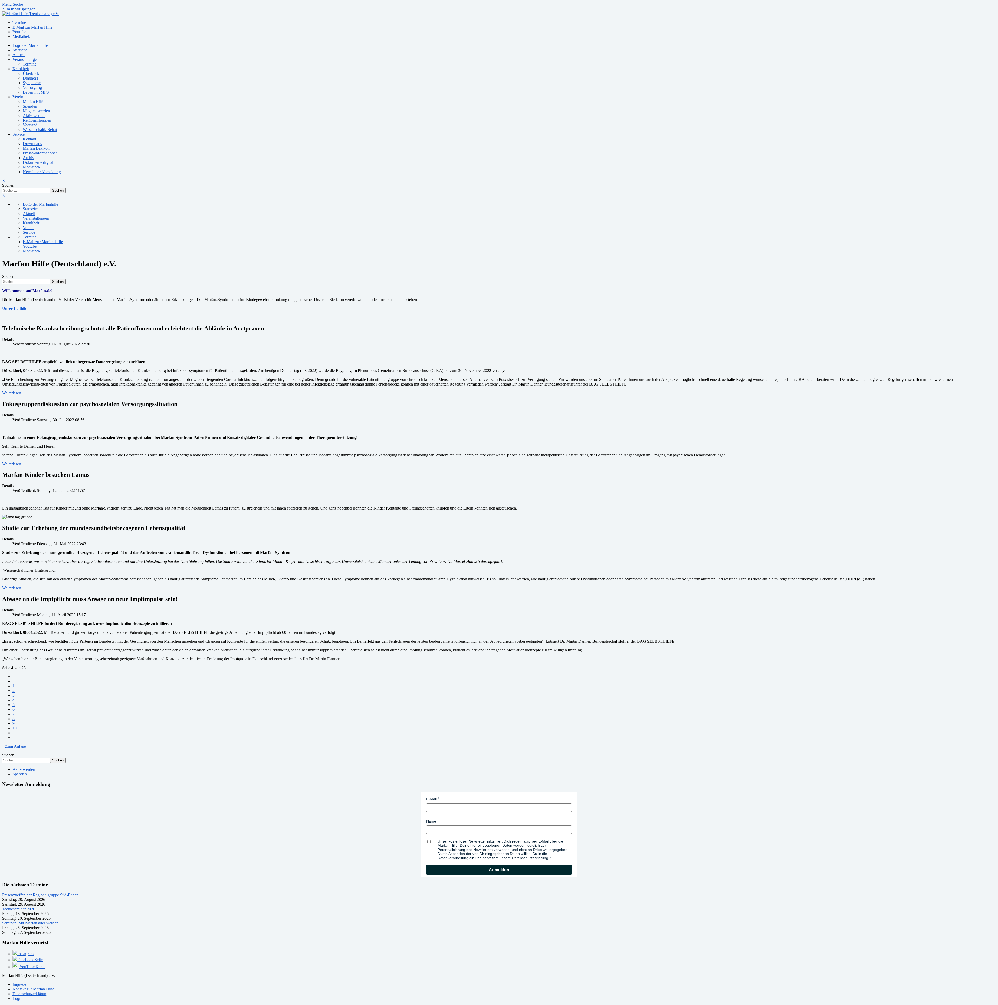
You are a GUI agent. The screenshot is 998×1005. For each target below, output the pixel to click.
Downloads (32, 143)
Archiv (28, 157)
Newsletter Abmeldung (42, 171)
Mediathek (31, 167)
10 (14, 728)
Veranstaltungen (25, 59)
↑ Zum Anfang (14, 746)
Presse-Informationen (40, 153)
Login (17, 998)
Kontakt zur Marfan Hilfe (33, 989)
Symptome (32, 83)
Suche (18, 4)
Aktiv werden (34, 115)
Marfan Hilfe (33, 101)
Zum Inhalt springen (18, 9)
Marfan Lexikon (36, 148)
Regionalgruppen (37, 120)
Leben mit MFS (36, 92)
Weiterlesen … (14, 393)
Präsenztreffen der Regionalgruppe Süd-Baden (40, 895)
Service (18, 134)
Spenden (30, 106)
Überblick (31, 73)
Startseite (19, 50)
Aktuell (18, 55)
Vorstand (30, 125)
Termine (29, 64)
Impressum (21, 984)
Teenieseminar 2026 (18, 909)
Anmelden (499, 869)
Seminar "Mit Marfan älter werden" (31, 923)
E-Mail (431, 799)
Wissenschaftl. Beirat (40, 129)
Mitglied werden (36, 111)
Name (431, 821)
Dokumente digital (38, 162)
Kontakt (29, 139)
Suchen (8, 185)
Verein (17, 97)
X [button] (3, 195)
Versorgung (32, 87)
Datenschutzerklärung (30, 993)
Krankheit (20, 69)
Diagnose (30, 78)
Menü (7, 4)
